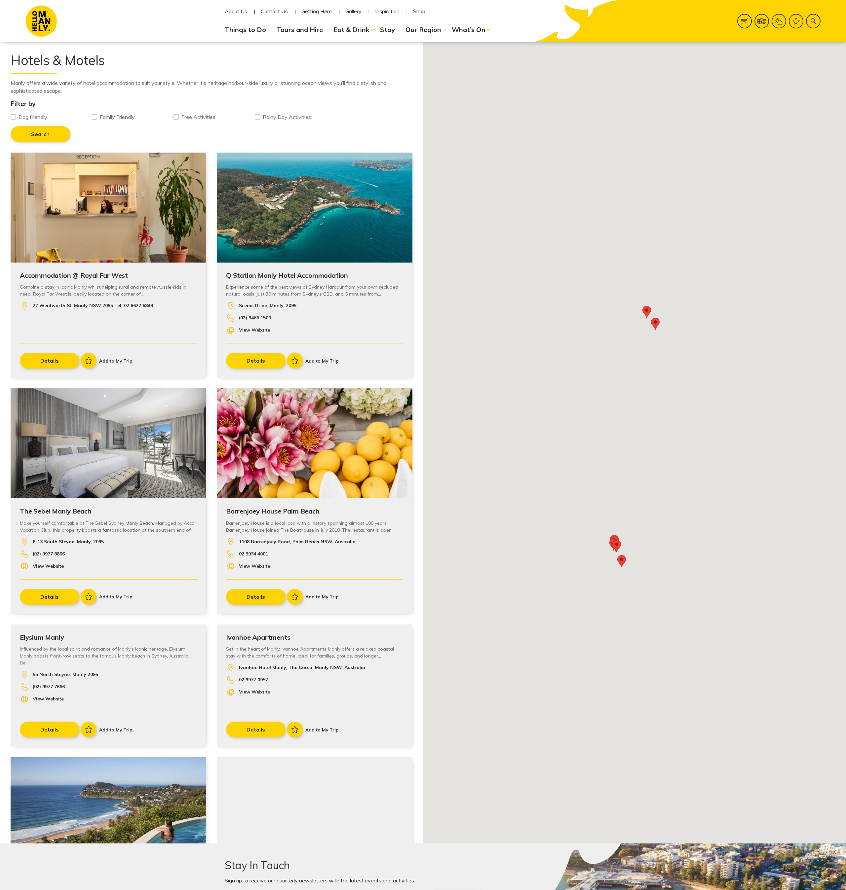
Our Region (423, 29)
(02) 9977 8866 (49, 554)
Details (49, 360)
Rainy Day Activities (287, 117)
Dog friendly (33, 117)
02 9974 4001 (253, 554)
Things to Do (245, 29)
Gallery (353, 11)
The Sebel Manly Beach (56, 511)
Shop (419, 11)
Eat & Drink (351, 29)
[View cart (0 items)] (744, 21)
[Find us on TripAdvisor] (761, 21)
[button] (621, 561)
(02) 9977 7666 (49, 687)
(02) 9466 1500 (255, 318)
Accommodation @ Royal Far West (74, 275)
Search (40, 134)
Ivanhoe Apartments (258, 637)
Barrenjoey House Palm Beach (273, 511)
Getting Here (316, 11)
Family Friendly (117, 117)
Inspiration (387, 11)
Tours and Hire (300, 29)
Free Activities (198, 117)
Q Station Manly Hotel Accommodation (287, 275)
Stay (387, 29)
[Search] (813, 21)
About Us (236, 11)
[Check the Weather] (779, 21)
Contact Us (274, 11)
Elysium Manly (42, 637)
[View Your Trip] (796, 21)
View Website (254, 330)
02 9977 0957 (253, 680)
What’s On (468, 29)
